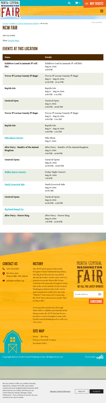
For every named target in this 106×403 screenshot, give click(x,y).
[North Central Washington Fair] (10, 10)
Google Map (13, 40)
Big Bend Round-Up (14, 209)
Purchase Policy (40, 343)
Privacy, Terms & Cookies (44, 340)
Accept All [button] (96, 391)
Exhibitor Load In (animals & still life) (24, 23)
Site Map (44, 336)
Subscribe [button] (96, 301)
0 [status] (79, 3)
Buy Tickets (96, 4)
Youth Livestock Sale (15, 184)
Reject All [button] (81, 391)
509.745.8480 (12, 269)
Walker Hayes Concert (15, 172)
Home (35, 336)
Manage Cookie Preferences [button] (60, 391)
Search (69, 3)
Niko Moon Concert (14, 138)
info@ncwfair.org (15, 280)
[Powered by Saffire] (99, 357)
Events (5, 23)
